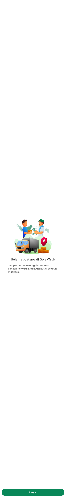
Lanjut (33, 492)
